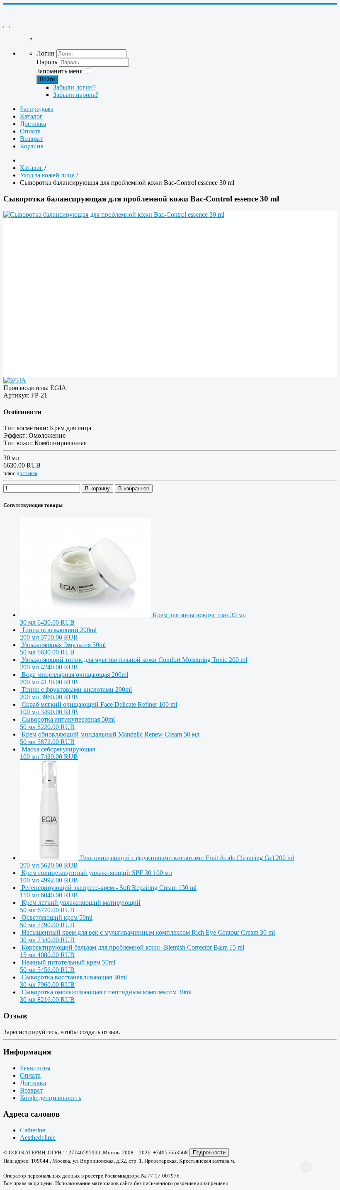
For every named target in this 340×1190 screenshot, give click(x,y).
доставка (27, 473)
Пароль (47, 61)
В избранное (133, 488)
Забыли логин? (74, 87)
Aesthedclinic (38, 1137)
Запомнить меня (59, 71)
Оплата (30, 131)
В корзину (97, 488)
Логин (45, 53)
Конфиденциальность (50, 1097)
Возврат (31, 138)
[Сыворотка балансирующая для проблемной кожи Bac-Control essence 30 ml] (170, 273)
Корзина (32, 146)
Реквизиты (35, 1067)
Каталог (31, 116)
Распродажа (36, 108)
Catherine (32, 1130)
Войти (47, 79)
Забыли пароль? (75, 94)
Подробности (209, 1152)
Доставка (33, 123)
